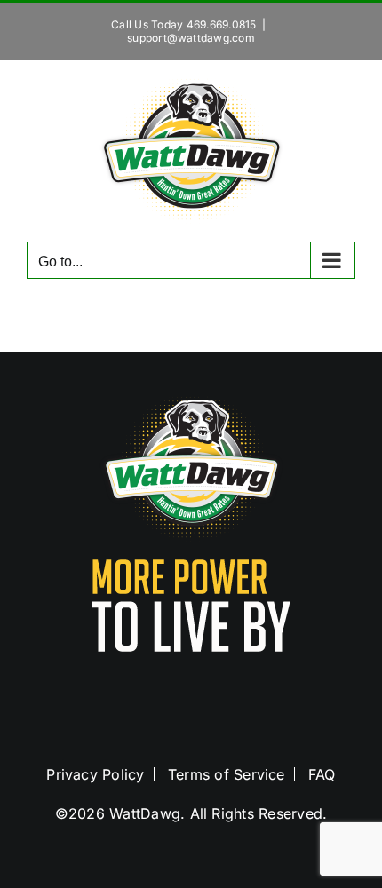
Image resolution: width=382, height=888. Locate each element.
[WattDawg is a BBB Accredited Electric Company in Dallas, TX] (191, 700)
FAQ (322, 774)
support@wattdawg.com (191, 37)
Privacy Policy (95, 774)
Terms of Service (226, 774)
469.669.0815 (222, 24)
